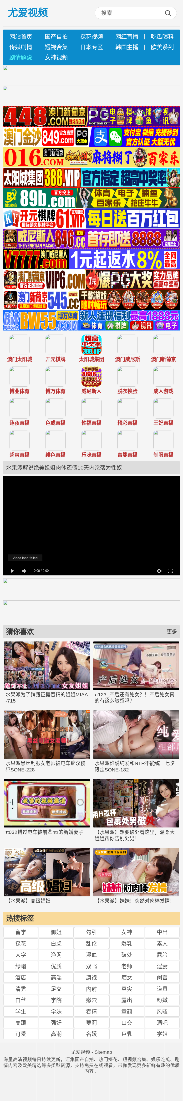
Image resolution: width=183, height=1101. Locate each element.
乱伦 (91, 944)
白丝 (20, 1000)
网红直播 (126, 36)
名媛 (91, 1034)
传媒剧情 (20, 47)
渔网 (56, 955)
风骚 (162, 1011)
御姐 (56, 932)
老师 (126, 966)
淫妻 (162, 966)
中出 (162, 932)
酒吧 (162, 1023)
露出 (126, 1000)
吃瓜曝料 (162, 36)
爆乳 (126, 944)
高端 (56, 977)
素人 (162, 944)
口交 (126, 1023)
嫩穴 (91, 1000)
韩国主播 (126, 47)
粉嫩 (162, 1000)
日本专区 (91, 47)
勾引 (91, 932)
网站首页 (20, 36)
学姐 (162, 1034)
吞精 (91, 1011)
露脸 (162, 955)
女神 (126, 932)
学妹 (56, 1011)
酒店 (20, 977)
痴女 (126, 977)
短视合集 (56, 47)
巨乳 (126, 1034)
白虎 (56, 944)
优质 (56, 966)
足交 (56, 989)
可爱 (20, 1034)
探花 (20, 944)
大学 (20, 955)
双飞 (91, 966)
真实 (126, 989)
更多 (172, 632)
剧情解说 (20, 57)
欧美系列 (162, 47)
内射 (91, 989)
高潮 (56, 1034)
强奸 (56, 1023)
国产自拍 (56, 36)
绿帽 (20, 966)
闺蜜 (162, 977)
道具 (162, 989)
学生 (20, 1011)
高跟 (20, 1023)
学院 (56, 1000)
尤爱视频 (28, 12)
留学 (20, 932)
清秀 (20, 989)
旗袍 (91, 977)
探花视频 (91, 36)
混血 (91, 955)
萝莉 (91, 1023)
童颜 (126, 1011)
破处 (126, 955)
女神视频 (56, 57)
